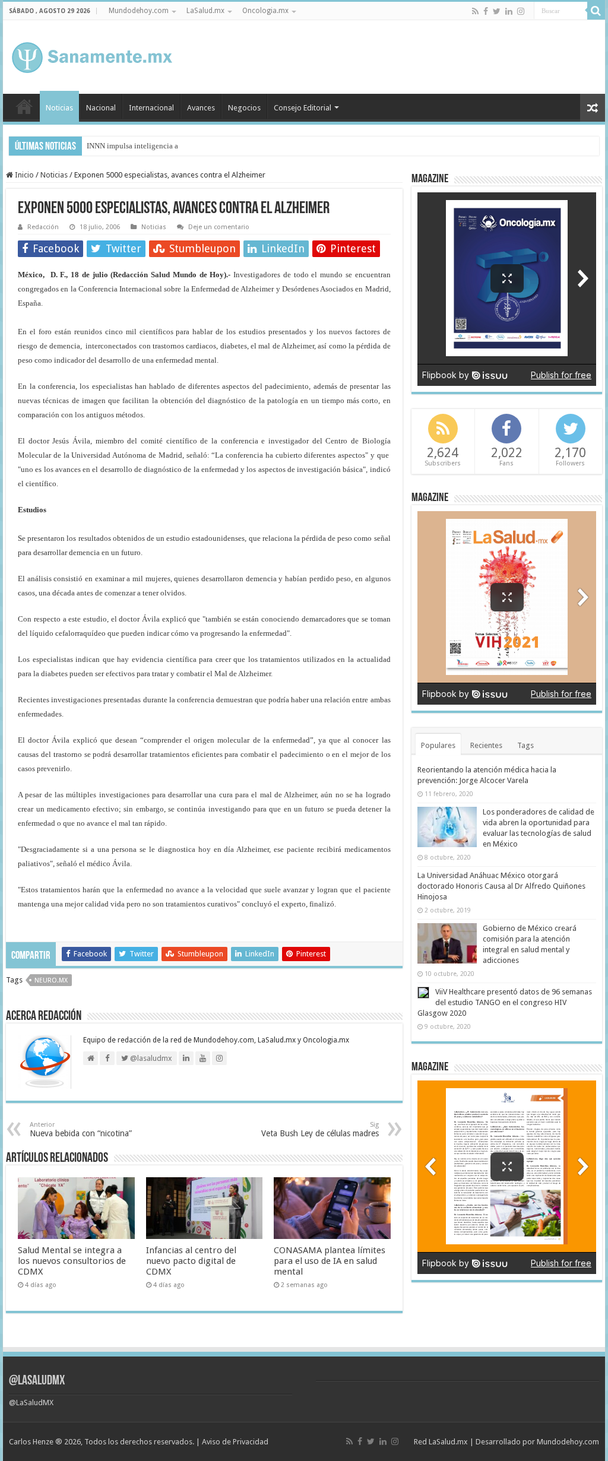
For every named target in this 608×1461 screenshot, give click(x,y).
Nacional (101, 107)
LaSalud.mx (205, 11)
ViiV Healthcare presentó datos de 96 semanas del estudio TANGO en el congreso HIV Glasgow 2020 (504, 1002)
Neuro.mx (51, 980)
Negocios (244, 107)
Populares (438, 745)
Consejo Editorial (302, 107)
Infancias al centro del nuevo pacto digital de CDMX (191, 1261)
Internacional (151, 107)
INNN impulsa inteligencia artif (137, 145)
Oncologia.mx (265, 11)
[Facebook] (485, 11)
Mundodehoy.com (139, 11)
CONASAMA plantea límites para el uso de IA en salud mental (329, 1261)
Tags (525, 745)
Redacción (43, 227)
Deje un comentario (218, 227)
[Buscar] (596, 11)
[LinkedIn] (509, 11)
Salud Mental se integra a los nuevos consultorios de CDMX (72, 1261)
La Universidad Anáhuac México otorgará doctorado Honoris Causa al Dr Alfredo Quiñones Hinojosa (501, 886)
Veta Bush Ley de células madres (320, 1129)
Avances (201, 107)
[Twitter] (497, 11)
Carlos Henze (31, 1441)
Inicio (24, 106)
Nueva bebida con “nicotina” (81, 1129)
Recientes (486, 745)
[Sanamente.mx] (92, 55)
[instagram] (520, 11)
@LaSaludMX (37, 1381)
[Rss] (475, 11)
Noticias (59, 107)
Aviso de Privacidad (235, 1441)
